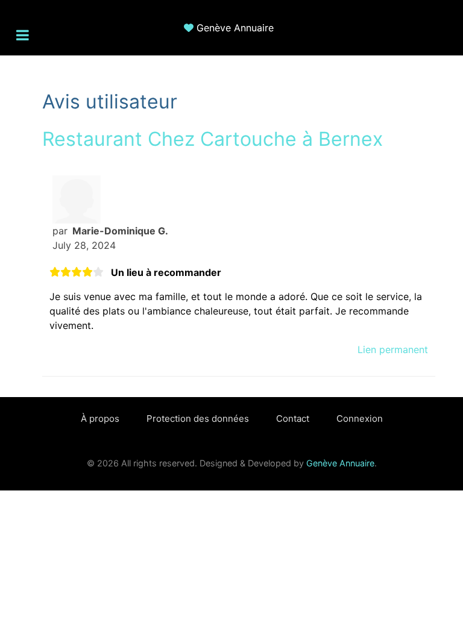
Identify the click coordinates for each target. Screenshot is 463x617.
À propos (100, 418)
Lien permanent (392, 349)
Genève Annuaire (235, 28)
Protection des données (197, 418)
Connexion (359, 418)
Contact (292, 418)
